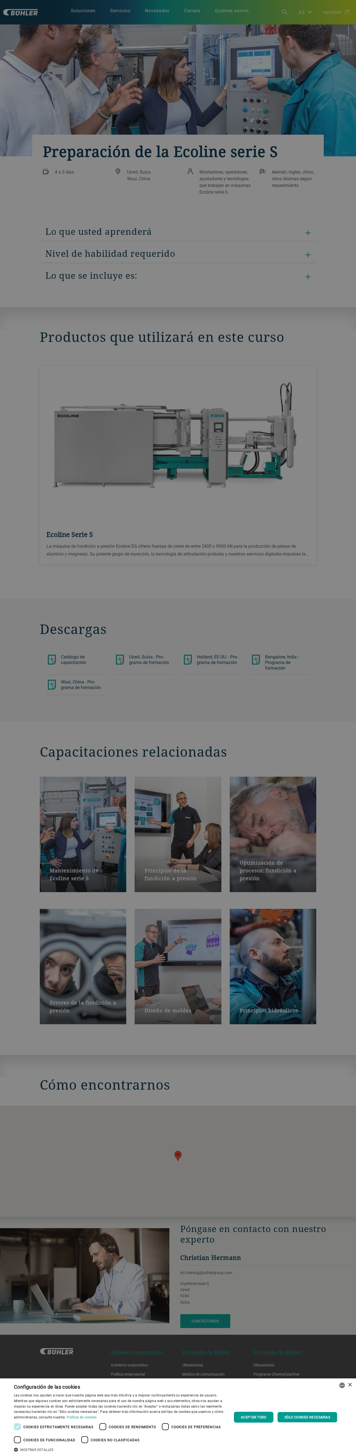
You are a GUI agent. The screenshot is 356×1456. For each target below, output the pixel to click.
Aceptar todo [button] (253, 1417)
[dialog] (178, 1417)
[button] (120, 1449)
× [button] (350, 1385)
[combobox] (342, 1385)
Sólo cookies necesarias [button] (307, 1417)
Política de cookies (82, 1417)
